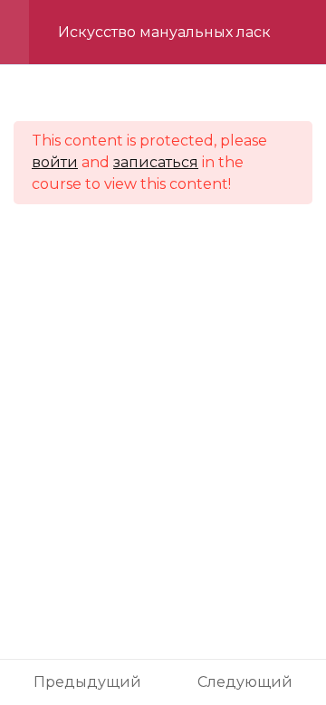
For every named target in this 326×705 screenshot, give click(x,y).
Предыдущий (87, 682)
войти (55, 162)
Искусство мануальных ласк (164, 32)
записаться (155, 162)
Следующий (244, 682)
